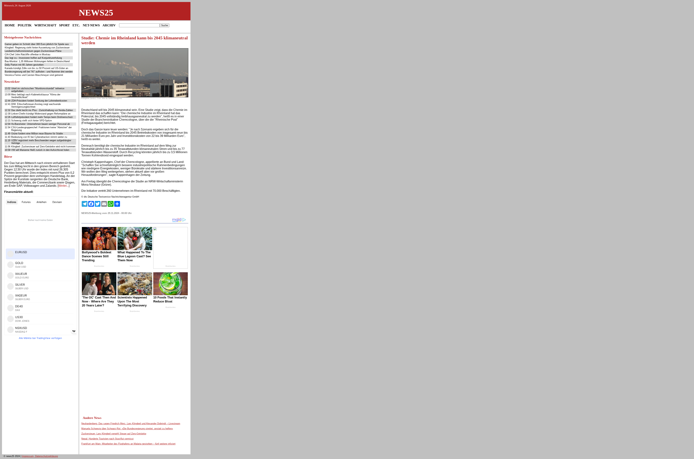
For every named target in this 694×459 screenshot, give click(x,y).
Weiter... (63, 185)
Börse (8, 156)
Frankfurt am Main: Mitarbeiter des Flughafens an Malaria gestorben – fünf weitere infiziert (128, 443)
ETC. (76, 25)
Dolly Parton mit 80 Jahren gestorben (24, 64)
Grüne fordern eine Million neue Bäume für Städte (37, 133)
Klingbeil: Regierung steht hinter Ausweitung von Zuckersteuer (37, 47)
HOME (10, 25)
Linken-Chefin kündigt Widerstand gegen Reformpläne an (40, 113)
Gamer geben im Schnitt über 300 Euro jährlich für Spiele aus (37, 44)
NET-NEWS (91, 25)
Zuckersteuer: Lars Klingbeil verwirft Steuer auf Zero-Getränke (113, 433)
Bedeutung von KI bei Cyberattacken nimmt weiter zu (39, 137)
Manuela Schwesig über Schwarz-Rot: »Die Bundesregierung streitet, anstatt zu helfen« (127, 428)
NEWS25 (96, 12)
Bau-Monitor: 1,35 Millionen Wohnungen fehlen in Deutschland (37, 61)
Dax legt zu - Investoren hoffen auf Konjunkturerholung (33, 58)
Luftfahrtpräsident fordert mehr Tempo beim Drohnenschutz (42, 117)
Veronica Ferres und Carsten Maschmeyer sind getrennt (34, 75)
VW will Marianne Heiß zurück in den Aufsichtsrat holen (40, 150)
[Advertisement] (40, 398)
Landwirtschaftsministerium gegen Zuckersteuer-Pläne (33, 51)
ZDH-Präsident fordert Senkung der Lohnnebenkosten (39, 100)
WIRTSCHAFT (45, 25)
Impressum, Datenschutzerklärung (40, 456)
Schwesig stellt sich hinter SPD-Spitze (31, 120)
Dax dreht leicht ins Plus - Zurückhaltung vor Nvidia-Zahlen (42, 110)
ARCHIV (109, 25)
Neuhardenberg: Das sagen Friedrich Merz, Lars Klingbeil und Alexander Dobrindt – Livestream (130, 423)
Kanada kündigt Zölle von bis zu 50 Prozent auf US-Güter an (36, 68)
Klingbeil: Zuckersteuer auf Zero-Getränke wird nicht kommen (43, 146)
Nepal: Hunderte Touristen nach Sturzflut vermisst (107, 438)
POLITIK (25, 25)
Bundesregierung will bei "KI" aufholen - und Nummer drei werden (39, 71)
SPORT (64, 25)
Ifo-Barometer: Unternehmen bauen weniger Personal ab (40, 124)
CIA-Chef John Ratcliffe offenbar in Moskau (27, 54)
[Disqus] (134, 361)
